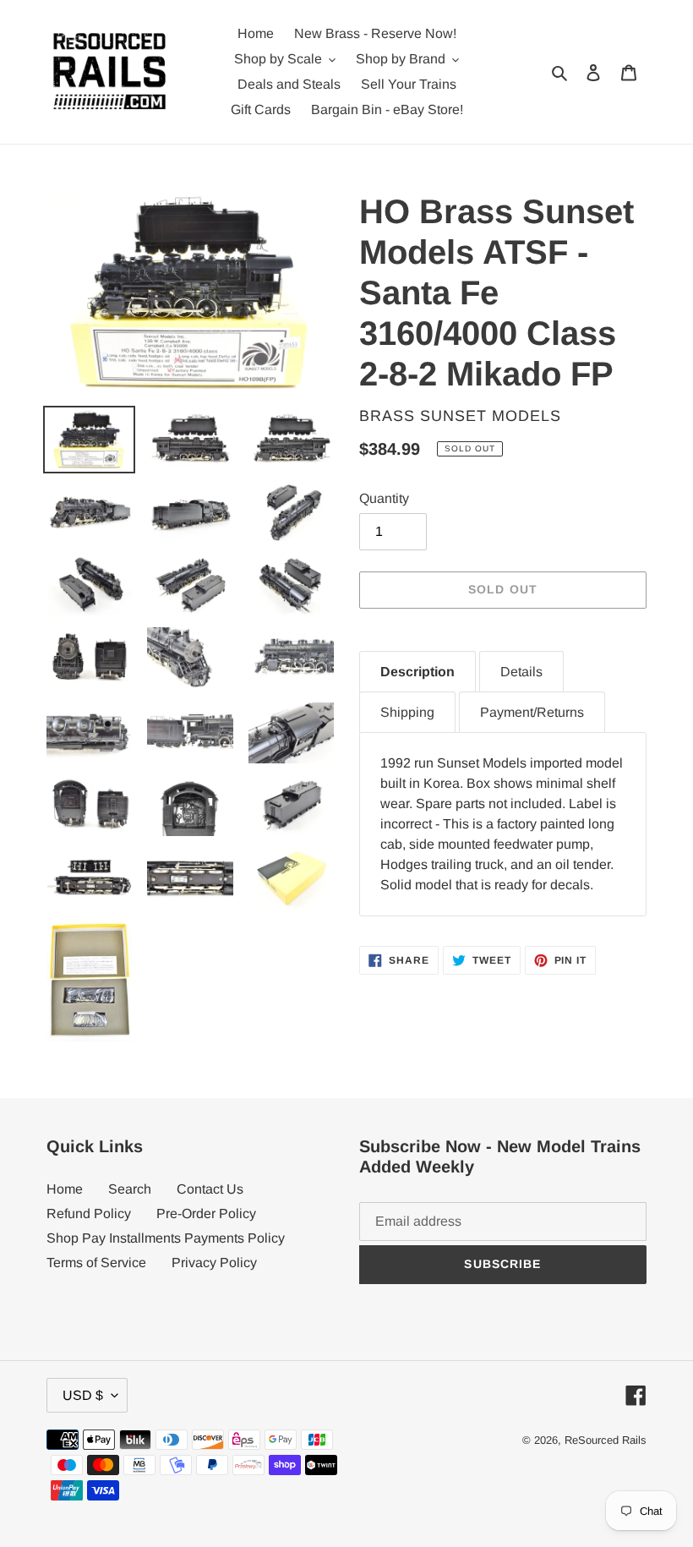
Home (64, 1189)
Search (129, 1189)
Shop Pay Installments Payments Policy (165, 1238)
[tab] (417, 671)
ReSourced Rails (606, 1440)
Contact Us (210, 1189)
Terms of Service (96, 1262)
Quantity (384, 498)
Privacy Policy (214, 1262)
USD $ (83, 1395)
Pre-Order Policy (206, 1213)
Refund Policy (88, 1213)
